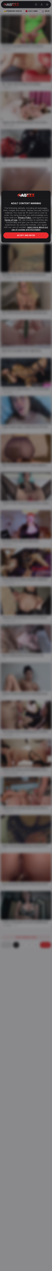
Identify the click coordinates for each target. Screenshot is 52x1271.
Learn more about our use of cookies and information (29, 228)
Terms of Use (10, 220)
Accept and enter (26, 235)
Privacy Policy (24, 217)
